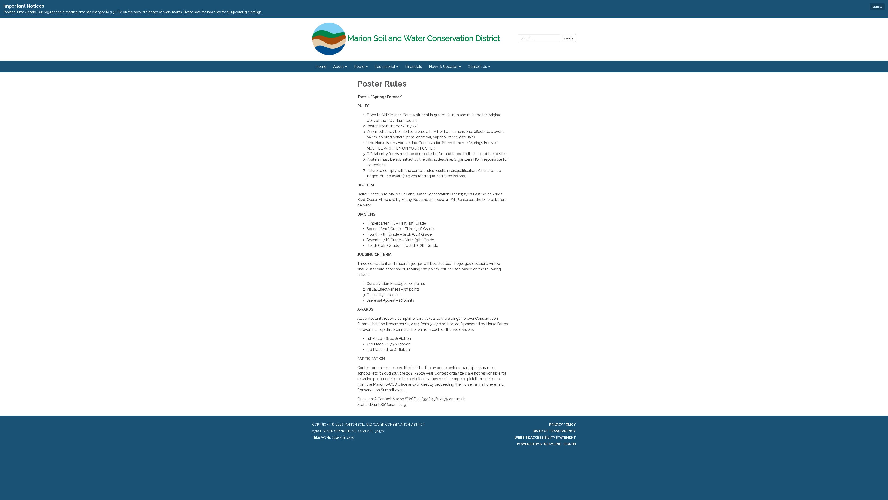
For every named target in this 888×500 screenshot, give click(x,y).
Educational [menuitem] (385, 66)
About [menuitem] (338, 66)
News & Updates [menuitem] (443, 66)
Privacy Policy (562, 424)
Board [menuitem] (359, 66)
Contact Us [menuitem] (477, 66)
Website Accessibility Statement (545, 437)
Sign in (570, 444)
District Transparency (554, 431)
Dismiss (877, 6)
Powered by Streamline (539, 444)
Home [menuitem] (321, 66)
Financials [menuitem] (413, 66)
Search (568, 38)
